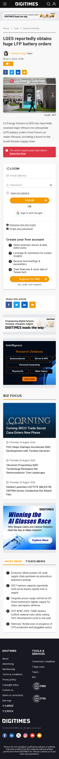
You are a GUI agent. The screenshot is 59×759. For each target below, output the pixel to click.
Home (6, 28)
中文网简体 (7, 711)
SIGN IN (29, 200)
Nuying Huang (18, 53)
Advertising (8, 663)
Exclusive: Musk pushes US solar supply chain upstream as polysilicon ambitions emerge (31, 576)
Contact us (7, 690)
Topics (35, 671)
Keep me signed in (20, 193)
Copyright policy (10, 684)
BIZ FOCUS (12, 396)
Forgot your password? (21, 228)
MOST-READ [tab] (13, 561)
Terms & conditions (12, 674)
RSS (34, 677)
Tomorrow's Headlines (43, 661)
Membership (8, 669)
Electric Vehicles (31, 28)
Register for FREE (29, 279)
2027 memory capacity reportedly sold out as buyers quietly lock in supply (29, 589)
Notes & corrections (12, 695)
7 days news (38, 666)
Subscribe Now (18, 153)
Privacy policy (9, 679)
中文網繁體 (7, 705)
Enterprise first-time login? (22, 224)
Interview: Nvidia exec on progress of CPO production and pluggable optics (31, 625)
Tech (16, 28)
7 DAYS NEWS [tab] (35, 561)
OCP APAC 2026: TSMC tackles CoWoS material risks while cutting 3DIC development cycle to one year (31, 615)
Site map (6, 700)
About (5, 658)
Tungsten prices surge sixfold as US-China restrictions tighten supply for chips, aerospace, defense (31, 602)
